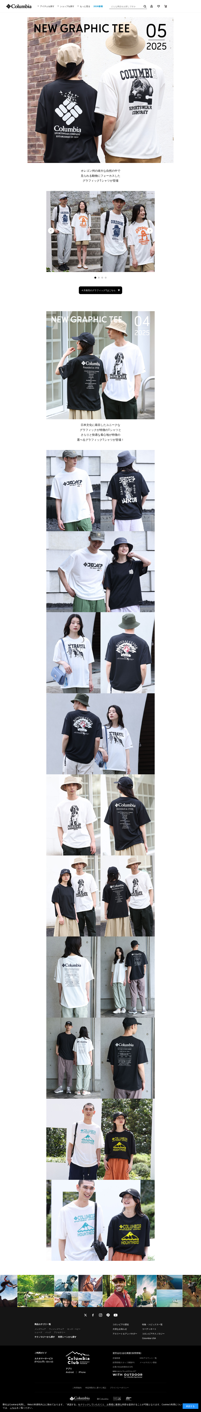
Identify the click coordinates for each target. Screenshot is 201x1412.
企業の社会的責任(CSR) (123, 1367)
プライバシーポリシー (119, 1387)
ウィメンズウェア (56, 1329)
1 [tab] (95, 278)
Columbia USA (149, 1338)
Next (150, 230)
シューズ (38, 1332)
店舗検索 (116, 1358)
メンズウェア (40, 1329)
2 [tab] (99, 278)
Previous (51, 230)
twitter (85, 1315)
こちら (13, 1407)
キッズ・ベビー (73, 1329)
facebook (93, 1315)
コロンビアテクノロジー (153, 1333)
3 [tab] (102, 278)
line (108, 1315)
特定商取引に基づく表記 (95, 1387)
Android (70, 1372)
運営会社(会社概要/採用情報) (127, 1353)
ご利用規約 (77, 1387)
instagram (100, 1315)
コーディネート (149, 1329)
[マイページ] (151, 6)
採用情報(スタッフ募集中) (124, 1362)
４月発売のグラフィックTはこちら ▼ (100, 290)
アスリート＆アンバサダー (125, 1333)
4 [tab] (106, 278)
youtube (116, 1315)
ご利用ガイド (41, 1353)
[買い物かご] (165, 6)
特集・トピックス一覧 (152, 1324)
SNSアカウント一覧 (148, 1358)
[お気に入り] (158, 6)
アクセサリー (59, 1332)
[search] (144, 6)
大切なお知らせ (120, 1329)
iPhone (82, 1372)
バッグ (48, 1332)
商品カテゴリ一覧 (43, 1324)
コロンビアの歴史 (121, 1324)
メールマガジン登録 (148, 1362)
